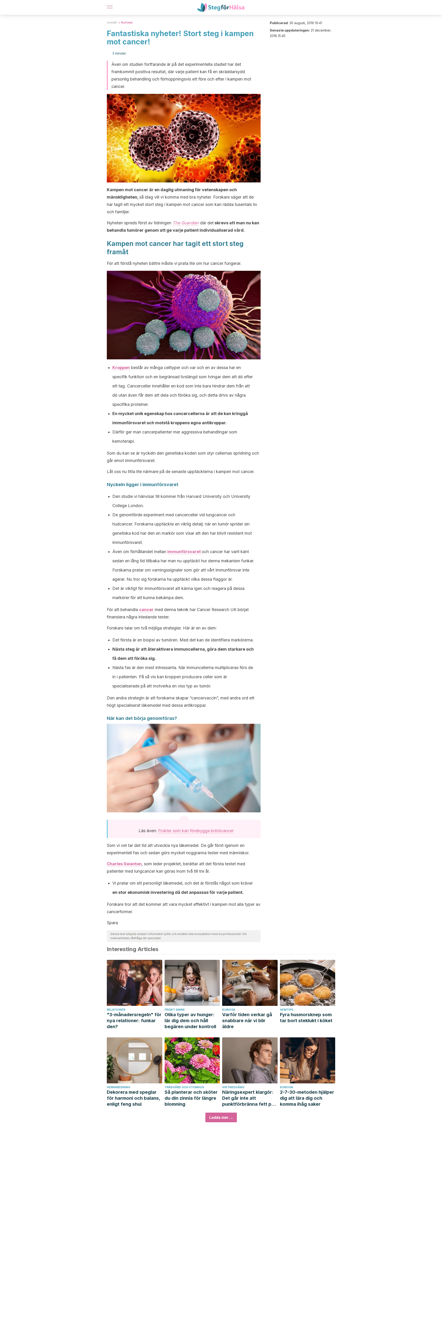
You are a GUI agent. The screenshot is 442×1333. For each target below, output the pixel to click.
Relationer (116, 1009)
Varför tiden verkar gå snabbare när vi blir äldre (247, 1020)
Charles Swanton (124, 863)
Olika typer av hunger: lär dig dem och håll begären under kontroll (190, 1020)
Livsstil (112, 22)
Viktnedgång (233, 1087)
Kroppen (121, 367)
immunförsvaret (184, 551)
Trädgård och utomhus (184, 1087)
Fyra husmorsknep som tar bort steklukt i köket (306, 1017)
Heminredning (118, 1087)
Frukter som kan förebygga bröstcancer (196, 830)
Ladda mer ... (221, 1117)
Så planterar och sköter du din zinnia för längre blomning (191, 1098)
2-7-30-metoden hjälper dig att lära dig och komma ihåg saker (307, 1098)
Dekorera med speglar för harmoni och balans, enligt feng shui (133, 1098)
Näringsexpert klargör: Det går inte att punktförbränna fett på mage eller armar (248, 1098)
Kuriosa (127, 22)
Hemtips (286, 1009)
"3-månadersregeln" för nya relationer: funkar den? (134, 1020)
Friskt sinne (175, 1009)
